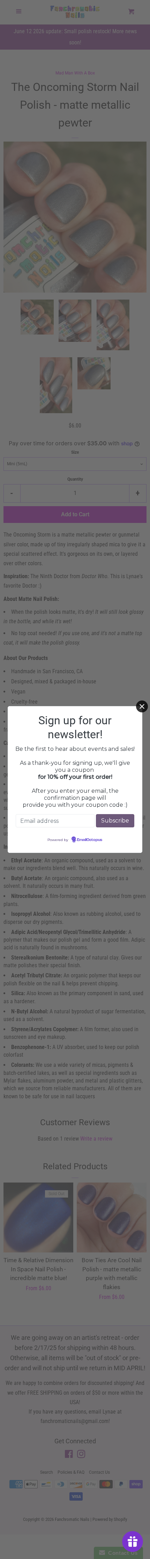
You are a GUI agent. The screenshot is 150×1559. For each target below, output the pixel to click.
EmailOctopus (89, 840)
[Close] (142, 706)
